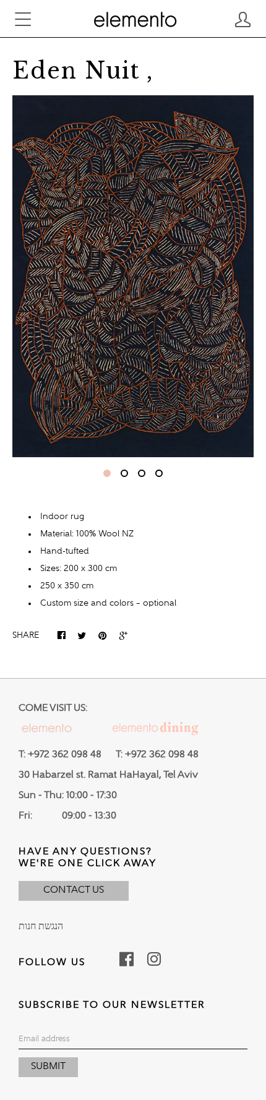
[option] (133, 276)
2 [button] (124, 473)
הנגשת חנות (41, 927)
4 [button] (159, 473)
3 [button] (141, 473)
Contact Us (73, 890)
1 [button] (107, 473)
